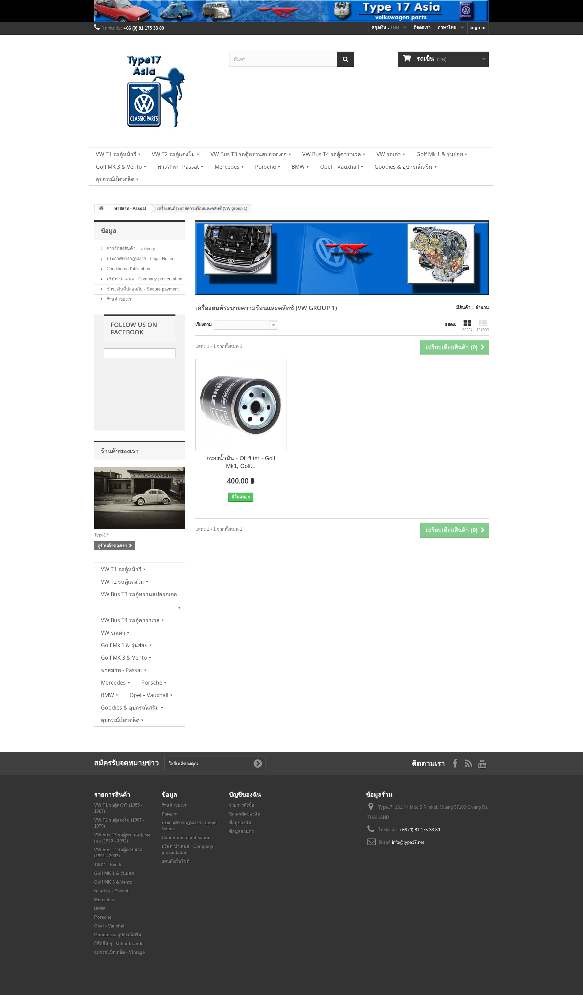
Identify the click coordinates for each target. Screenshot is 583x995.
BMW (99, 908)
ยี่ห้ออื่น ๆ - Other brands (118, 943)
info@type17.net (408, 842)
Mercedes (104, 899)
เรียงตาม (203, 324)
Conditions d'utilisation (127, 268)
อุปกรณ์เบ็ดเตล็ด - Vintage (119, 952)
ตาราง (467, 329)
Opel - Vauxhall (110, 926)
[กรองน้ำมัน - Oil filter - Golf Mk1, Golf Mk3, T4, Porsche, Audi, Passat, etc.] (241, 404)
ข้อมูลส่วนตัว (241, 831)
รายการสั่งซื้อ (241, 805)
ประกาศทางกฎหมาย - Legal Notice (139, 258)
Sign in (477, 27)
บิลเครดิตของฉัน (244, 814)
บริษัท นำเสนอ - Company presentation (143, 278)
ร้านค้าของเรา (119, 299)
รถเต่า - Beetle (108, 864)
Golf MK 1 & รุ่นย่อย (114, 873)
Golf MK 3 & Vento (113, 882)
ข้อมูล (108, 230)
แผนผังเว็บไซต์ (175, 861)
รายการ (482, 329)
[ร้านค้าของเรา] (139, 498)
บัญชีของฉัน (245, 794)
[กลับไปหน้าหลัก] (101, 208)
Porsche (102, 917)
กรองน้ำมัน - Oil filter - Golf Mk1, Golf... (240, 462)
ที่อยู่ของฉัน (240, 822)
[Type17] (156, 92)
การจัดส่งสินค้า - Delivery (130, 248)
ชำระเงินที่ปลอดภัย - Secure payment (142, 289)
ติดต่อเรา (422, 27)
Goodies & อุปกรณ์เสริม (117, 934)
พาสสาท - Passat (111, 890)
